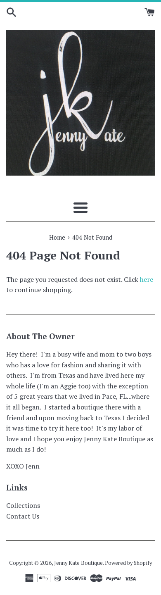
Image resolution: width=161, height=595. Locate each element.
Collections (23, 505)
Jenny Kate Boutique (78, 562)
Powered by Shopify (128, 562)
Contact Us (22, 516)
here (146, 279)
